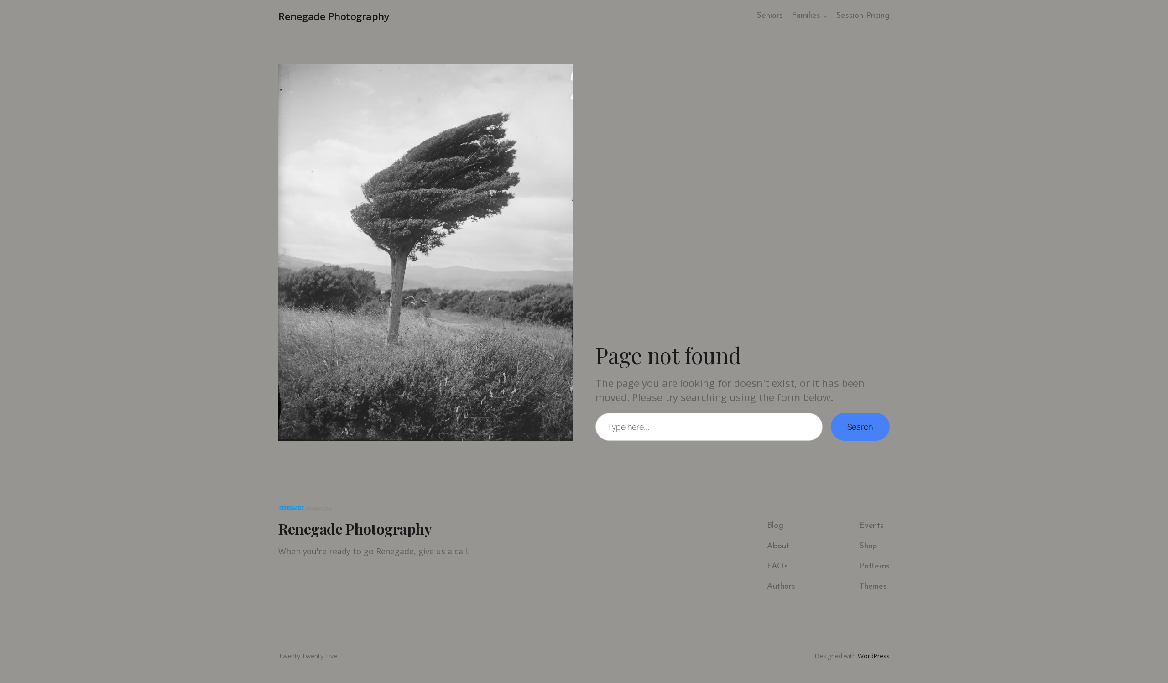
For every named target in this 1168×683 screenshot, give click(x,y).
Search (860, 426)
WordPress (874, 656)
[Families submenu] (825, 16)
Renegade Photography (333, 16)
